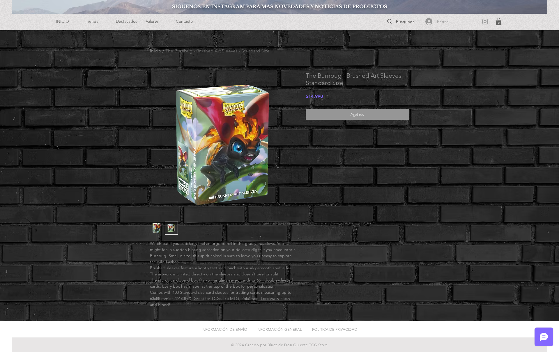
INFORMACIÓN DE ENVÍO (224, 329)
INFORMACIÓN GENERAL (279, 329)
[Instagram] (485, 21)
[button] (97, 21)
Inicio (155, 51)
